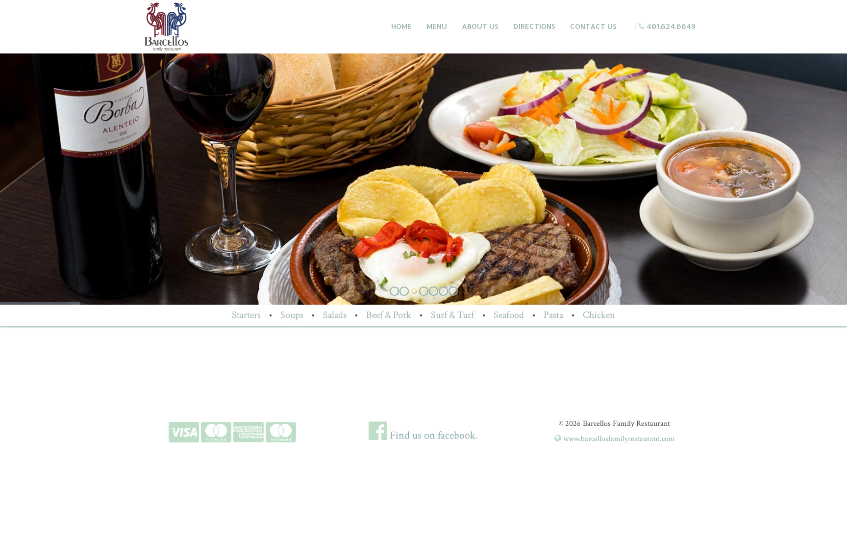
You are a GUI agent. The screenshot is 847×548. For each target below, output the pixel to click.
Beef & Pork (388, 315)
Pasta (553, 315)
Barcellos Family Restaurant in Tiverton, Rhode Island (211, 26)
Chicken (599, 315)
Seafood (509, 315)
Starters (246, 315)
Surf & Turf (452, 315)
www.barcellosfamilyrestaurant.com (618, 439)
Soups (291, 315)
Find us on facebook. (432, 435)
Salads (335, 315)
